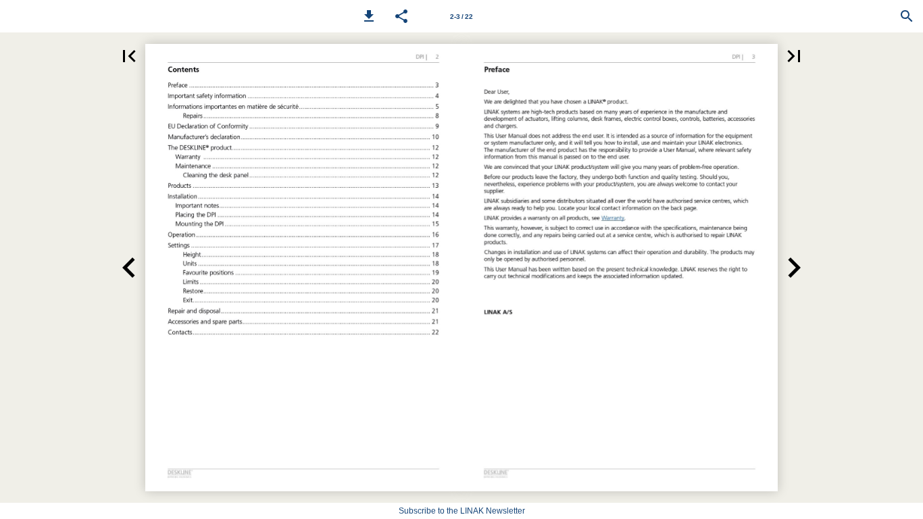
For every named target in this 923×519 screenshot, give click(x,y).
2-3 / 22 (461, 16)
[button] (369, 16)
